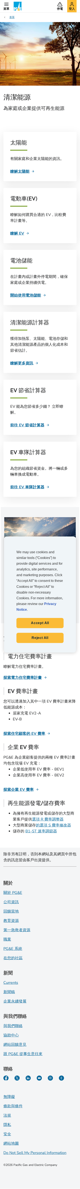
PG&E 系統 (12, 948)
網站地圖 (11, 1143)
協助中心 (11, 1035)
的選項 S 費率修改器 (53, 825)
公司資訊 (11, 902)
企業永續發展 (14, 1001)
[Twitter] (17, 1078)
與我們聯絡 (13, 1025)
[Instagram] (50, 1078)
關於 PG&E (12, 892)
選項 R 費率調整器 (48, 819)
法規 (7, 1115)
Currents (10, 982)
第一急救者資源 (16, 930)
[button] (6, 6)
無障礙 (9, 1096)
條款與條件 (13, 1106)
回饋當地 (11, 911)
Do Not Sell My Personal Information (34, 1152)
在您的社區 (13, 958)
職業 (7, 939)
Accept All (40, 623)
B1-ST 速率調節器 (41, 831)
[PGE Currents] (61, 1078)
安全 (7, 1134)
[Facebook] (6, 1078)
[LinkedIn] (28, 1078)
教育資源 (11, 920)
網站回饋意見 (14, 1044)
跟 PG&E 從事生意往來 (22, 1053)
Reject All (40, 638)
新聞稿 (9, 991)
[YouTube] (39, 1078)
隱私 (7, 1124)
